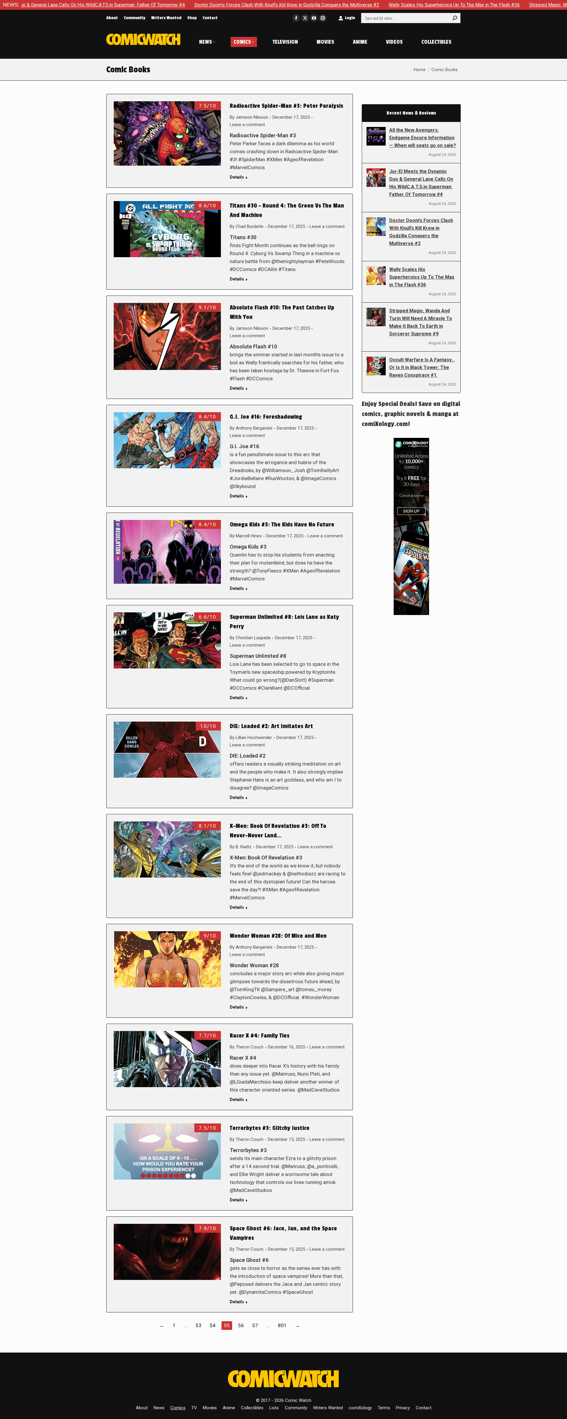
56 (241, 1325)
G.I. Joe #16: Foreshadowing (266, 416)
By (249, 117)
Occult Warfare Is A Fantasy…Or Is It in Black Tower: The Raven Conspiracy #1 (422, 367)
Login (350, 17)
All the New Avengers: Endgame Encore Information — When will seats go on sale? (422, 137)
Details (237, 177)
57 (255, 1325)
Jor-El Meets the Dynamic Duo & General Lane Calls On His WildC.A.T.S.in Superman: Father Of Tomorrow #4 (421, 183)
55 (227, 1325)
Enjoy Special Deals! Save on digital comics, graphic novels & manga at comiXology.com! (411, 414)
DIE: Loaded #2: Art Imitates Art (271, 726)
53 (198, 1325)
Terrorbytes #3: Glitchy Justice (269, 1128)
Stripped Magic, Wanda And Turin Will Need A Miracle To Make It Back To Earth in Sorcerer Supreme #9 (420, 322)
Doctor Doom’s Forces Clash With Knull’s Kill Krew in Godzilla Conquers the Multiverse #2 (211, 5)
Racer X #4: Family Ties (259, 1035)
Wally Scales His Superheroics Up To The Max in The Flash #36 (379, 5)
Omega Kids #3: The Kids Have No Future (282, 524)
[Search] (454, 18)
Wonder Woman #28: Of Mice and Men (278, 936)
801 (282, 1325)
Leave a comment (247, 124)
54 (213, 1325)
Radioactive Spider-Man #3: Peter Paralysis (286, 106)
